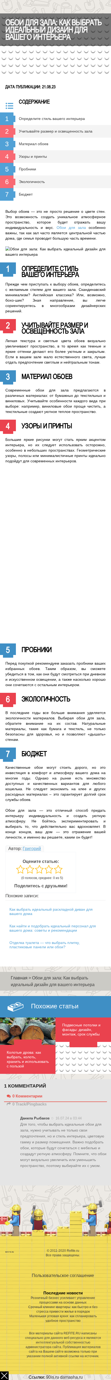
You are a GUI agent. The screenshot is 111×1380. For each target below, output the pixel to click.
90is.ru (52, 1377)
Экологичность (32, 182)
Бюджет (26, 194)
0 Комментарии (27, 1096)
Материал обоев (33, 144)
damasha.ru (71, 1377)
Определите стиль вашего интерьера (52, 118)
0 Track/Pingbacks (29, 1104)
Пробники (27, 169)
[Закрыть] (4, 1375)
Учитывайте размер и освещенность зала (55, 131)
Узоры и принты (33, 156)
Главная (19, 978)
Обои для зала (71, 227)
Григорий (32, 848)
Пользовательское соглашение (63, 1275)
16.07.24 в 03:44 (69, 1118)
